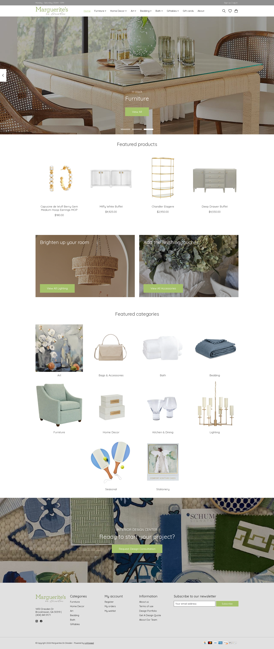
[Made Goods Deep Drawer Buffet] (214, 178)
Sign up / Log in (231, 3)
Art (59, 375)
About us (144, 601)
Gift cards (188, 10)
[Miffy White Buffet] (111, 178)
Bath (163, 375)
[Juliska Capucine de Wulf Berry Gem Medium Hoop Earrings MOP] (59, 178)
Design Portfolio (148, 610)
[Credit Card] (205, 643)
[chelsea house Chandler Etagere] (163, 178)
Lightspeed (89, 643)
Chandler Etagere (163, 206)
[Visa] (215, 643)
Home (87, 10)
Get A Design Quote (150, 615)
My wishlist (110, 610)
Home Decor (111, 432)
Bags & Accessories (111, 375)
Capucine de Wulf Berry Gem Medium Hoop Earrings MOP (59, 207)
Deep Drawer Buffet (215, 206)
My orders (110, 606)
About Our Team (148, 619)
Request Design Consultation (137, 548)
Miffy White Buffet (111, 206)
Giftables (75, 624)
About (201, 10)
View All (137, 111)
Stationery (163, 489)
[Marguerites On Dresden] (52, 11)
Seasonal (111, 489)
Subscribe (227, 603)
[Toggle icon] (224, 11)
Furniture (59, 432)
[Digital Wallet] (233, 643)
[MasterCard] (210, 643)
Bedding (214, 375)
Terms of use (146, 606)
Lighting (215, 432)
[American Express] (221, 643)
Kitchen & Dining (162, 432)
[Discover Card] (226, 643)
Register (109, 601)
